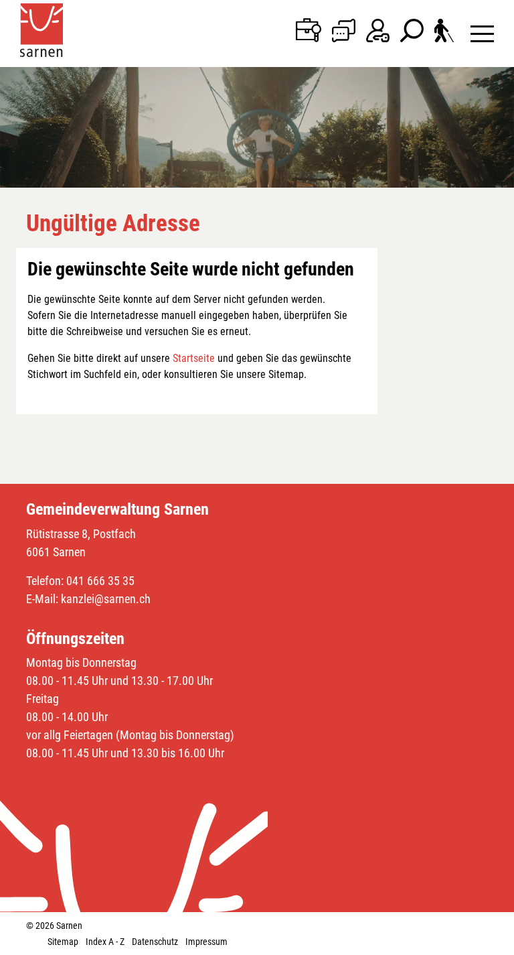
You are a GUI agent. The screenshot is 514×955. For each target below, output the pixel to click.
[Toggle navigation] (482, 33)
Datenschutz (155, 941)
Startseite (194, 358)
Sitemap (63, 941)
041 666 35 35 (100, 581)
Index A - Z (105, 941)
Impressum (206, 941)
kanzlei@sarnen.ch (106, 599)
